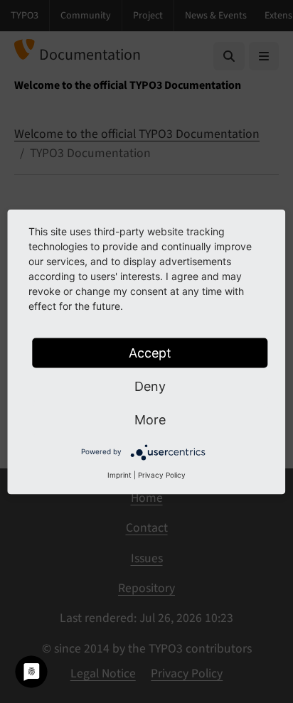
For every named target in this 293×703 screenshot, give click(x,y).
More (150, 419)
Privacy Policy (162, 474)
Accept (150, 352)
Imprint (119, 474)
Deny (150, 385)
